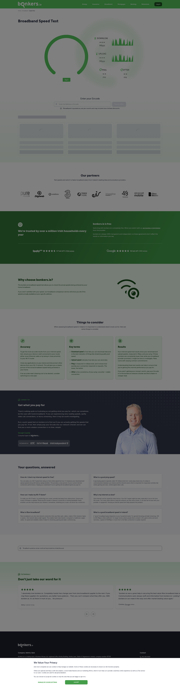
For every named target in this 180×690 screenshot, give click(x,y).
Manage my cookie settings (47, 682)
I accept (76, 682)
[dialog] (90, 345)
